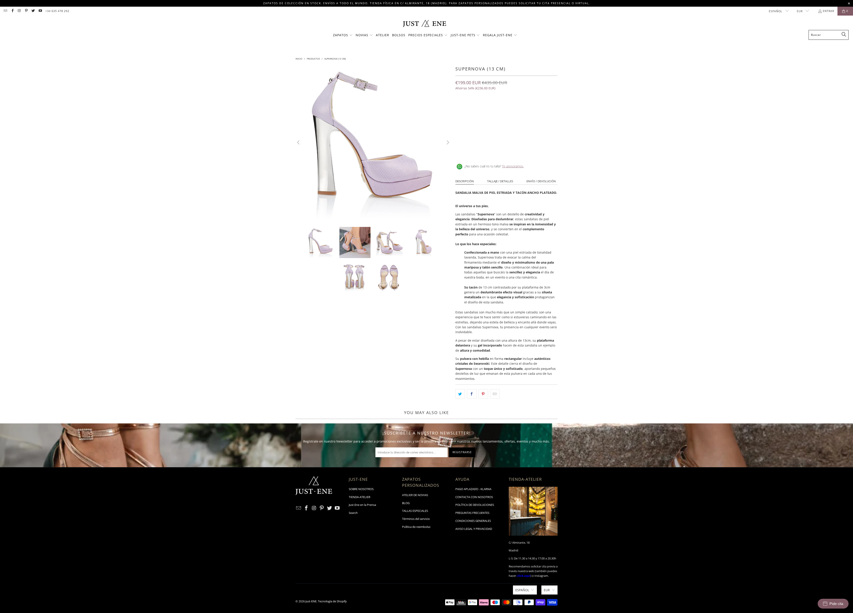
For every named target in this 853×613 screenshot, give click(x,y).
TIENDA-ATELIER (359, 497)
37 (481, 108)
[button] (343, 35)
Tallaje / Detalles (500, 181)
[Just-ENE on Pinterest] (26, 11)
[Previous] (298, 142)
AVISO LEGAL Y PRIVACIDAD (473, 529)
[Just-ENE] (424, 24)
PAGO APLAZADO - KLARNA (473, 489)
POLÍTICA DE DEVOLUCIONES (474, 505)
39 (502, 108)
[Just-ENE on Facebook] (12, 11)
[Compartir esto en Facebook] (471, 394)
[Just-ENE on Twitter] (33, 11)
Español (776, 11)
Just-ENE (311, 601)
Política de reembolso (416, 527)
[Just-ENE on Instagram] (19, 11)
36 (470, 108)
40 (513, 108)
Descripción (464, 181)
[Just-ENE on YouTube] (40, 11)
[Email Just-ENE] (5, 11)
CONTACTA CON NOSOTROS (474, 497)
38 (491, 108)
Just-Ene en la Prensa (362, 505)
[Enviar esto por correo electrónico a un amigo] (495, 394)
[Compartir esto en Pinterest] (483, 394)
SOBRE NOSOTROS (361, 489)
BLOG (406, 503)
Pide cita (836, 604)
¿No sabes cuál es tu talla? (494, 166)
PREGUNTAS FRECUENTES (472, 513)
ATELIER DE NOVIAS (415, 495)
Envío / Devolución (541, 181)
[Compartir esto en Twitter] (460, 394)
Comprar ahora (532, 124)
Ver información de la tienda (477, 152)
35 (459, 108)
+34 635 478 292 (57, 11)
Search (353, 513)
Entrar (828, 11)
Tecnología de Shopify (332, 601)
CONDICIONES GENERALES (473, 521)
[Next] (447, 142)
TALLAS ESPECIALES (415, 511)
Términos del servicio (416, 519)
